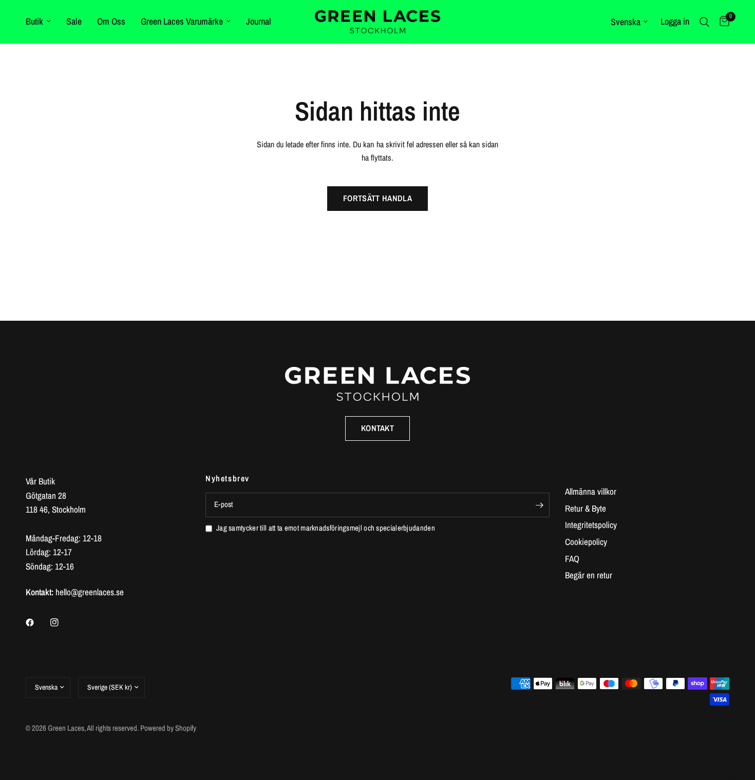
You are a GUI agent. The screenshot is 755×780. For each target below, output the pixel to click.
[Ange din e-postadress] (539, 505)
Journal (258, 21)
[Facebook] (37, 622)
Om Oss (111, 21)
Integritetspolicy (591, 525)
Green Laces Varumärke (182, 21)
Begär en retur (588, 575)
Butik (34, 21)
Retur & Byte (585, 508)
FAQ (572, 558)
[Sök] (704, 22)
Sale (74, 21)
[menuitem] (42, 21)
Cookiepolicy (586, 542)
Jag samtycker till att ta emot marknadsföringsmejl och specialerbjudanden (325, 528)
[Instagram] (61, 622)
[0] (721, 22)
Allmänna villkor (590, 491)
